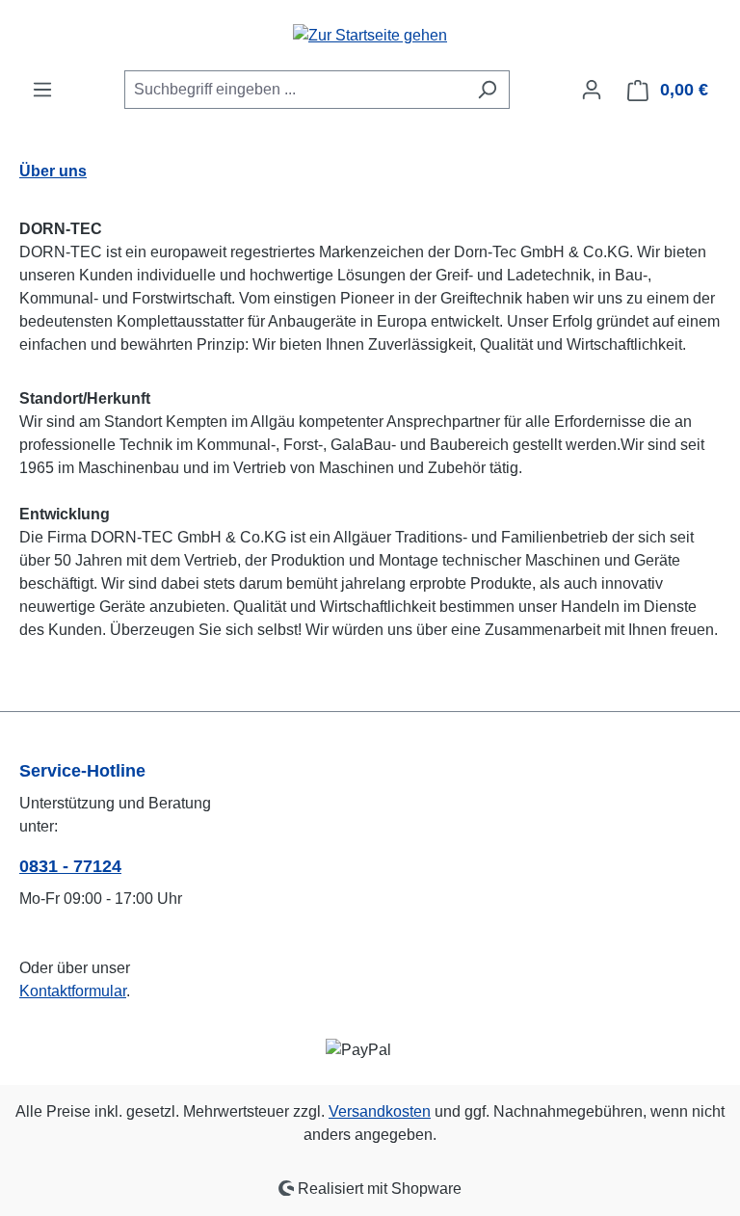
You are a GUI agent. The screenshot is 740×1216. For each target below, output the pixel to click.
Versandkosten (380, 1111)
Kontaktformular (72, 991)
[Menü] (42, 89)
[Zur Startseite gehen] (370, 35)
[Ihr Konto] (591, 89)
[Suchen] (487, 89)
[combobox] (294, 89)
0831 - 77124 (70, 866)
